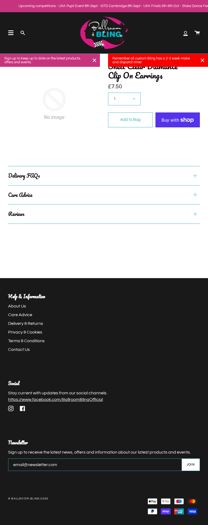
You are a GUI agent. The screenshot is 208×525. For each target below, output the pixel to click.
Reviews (16, 214)
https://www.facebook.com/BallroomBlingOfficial (55, 399)
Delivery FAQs (24, 175)
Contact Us (19, 349)
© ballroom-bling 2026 (28, 498)
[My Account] (185, 33)
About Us (17, 306)
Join (191, 464)
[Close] (94, 60)
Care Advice (20, 195)
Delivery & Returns (25, 323)
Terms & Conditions (26, 341)
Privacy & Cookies (25, 332)
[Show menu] (10, 33)
